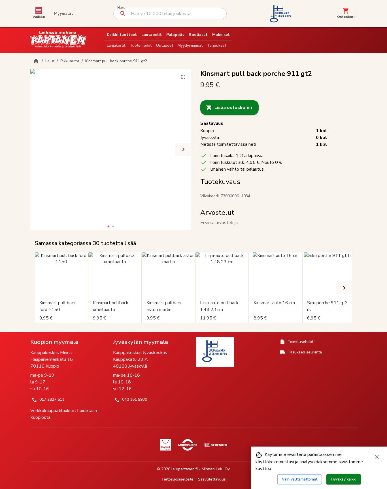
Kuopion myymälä (54, 342)
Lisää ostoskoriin (233, 107)
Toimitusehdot (300, 341)
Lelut (49, 61)
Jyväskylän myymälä (140, 342)
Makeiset (221, 34)
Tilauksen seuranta (305, 352)
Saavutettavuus (212, 479)
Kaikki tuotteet (122, 34)
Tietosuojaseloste (177, 479)
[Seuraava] (183, 149)
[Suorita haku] (123, 13)
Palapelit (175, 34)
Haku (121, 7)
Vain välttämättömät (299, 479)
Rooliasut (198, 34)
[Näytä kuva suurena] (183, 77)
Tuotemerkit (141, 45)
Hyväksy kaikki (343, 479)
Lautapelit (151, 34)
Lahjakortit (116, 45)
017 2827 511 (51, 399)
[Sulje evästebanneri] (376, 456)
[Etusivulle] (36, 61)
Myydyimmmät (190, 45)
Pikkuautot (69, 61)
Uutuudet (164, 45)
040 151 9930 (134, 399)
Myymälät (63, 13)
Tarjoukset (216, 45)
